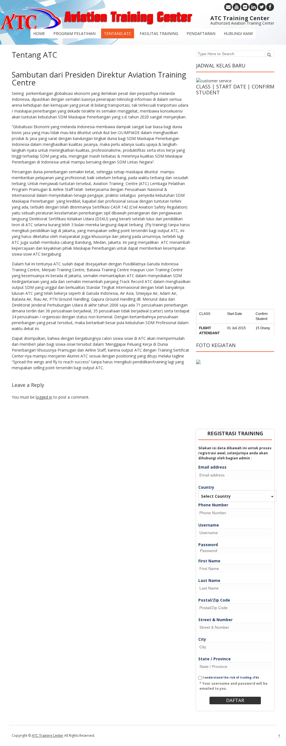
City (202, 639)
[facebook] (270, 7)
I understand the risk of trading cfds (230, 677)
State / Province (214, 658)
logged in (44, 397)
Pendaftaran (201, 33)
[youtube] (236, 7)
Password (208, 544)
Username (208, 525)
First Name (209, 560)
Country (206, 487)
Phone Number (213, 505)
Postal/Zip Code (214, 600)
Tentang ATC (117, 33)
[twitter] (262, 7)
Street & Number (215, 619)
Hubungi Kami (238, 33)
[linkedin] (253, 7)
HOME (39, 33)
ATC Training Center (47, 735)
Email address (212, 467)
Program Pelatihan (74, 33)
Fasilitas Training (159, 33)
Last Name (209, 580)
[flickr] (245, 7)
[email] (228, 7)
